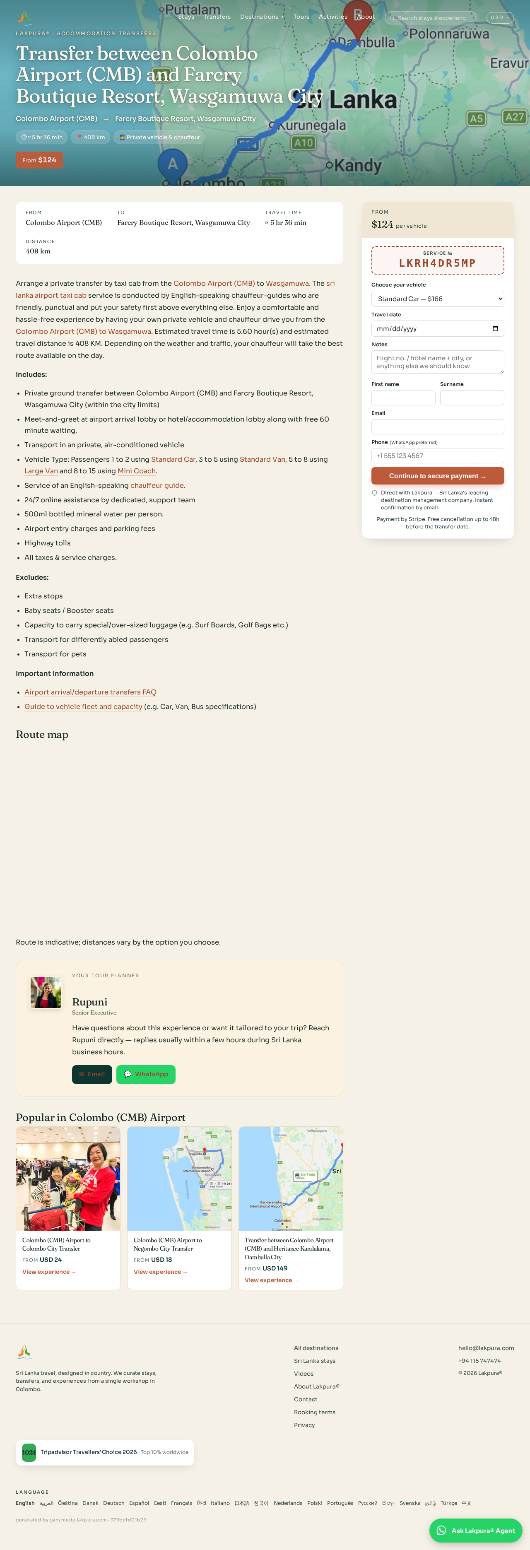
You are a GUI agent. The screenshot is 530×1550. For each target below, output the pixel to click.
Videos (303, 1373)
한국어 (261, 1503)
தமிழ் (430, 1503)
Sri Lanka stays (314, 1360)
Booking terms (314, 1412)
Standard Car (173, 459)
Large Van (41, 471)
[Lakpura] (25, 18)
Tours (302, 16)
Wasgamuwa (287, 283)
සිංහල (388, 1503)
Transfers (217, 16)
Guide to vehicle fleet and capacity (83, 706)
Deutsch (114, 1503)
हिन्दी (201, 1503)
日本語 (241, 1503)
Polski (315, 1503)
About (366, 16)
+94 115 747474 (479, 1360)
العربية (46, 1503)
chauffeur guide (157, 485)
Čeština (68, 1503)
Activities (333, 16)
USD (500, 17)
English (25, 1503)
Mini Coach (137, 471)
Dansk (90, 1503)
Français (182, 1503)
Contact (306, 1399)
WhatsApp (146, 1074)
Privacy (304, 1425)
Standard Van (262, 459)
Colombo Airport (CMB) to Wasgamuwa (83, 331)
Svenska (410, 1503)
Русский (368, 1503)
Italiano (220, 1503)
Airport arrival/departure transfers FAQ (90, 692)
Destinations (262, 16)
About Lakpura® (317, 1386)
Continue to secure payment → (438, 476)
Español (139, 1503)
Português (340, 1503)
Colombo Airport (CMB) (214, 283)
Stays (186, 16)
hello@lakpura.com (486, 1348)
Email (92, 1074)
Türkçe (449, 1503)
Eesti (160, 1503)
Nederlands (288, 1503)
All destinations (316, 1348)
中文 (467, 1503)
